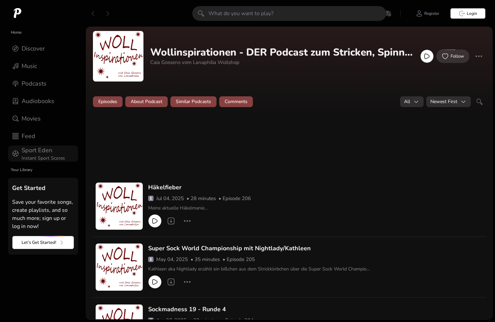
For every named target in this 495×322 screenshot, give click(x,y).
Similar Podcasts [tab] (193, 101)
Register (431, 13)
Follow (457, 56)
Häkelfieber (165, 187)
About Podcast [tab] (146, 101)
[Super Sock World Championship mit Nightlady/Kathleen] (119, 267)
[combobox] (412, 101)
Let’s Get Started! (39, 242)
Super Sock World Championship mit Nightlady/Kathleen (229, 248)
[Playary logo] (17, 13)
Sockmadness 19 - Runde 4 (187, 309)
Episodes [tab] (107, 101)
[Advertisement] (222, 130)
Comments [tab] (236, 101)
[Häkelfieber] (119, 206)
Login (472, 13)
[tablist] (289, 101)
